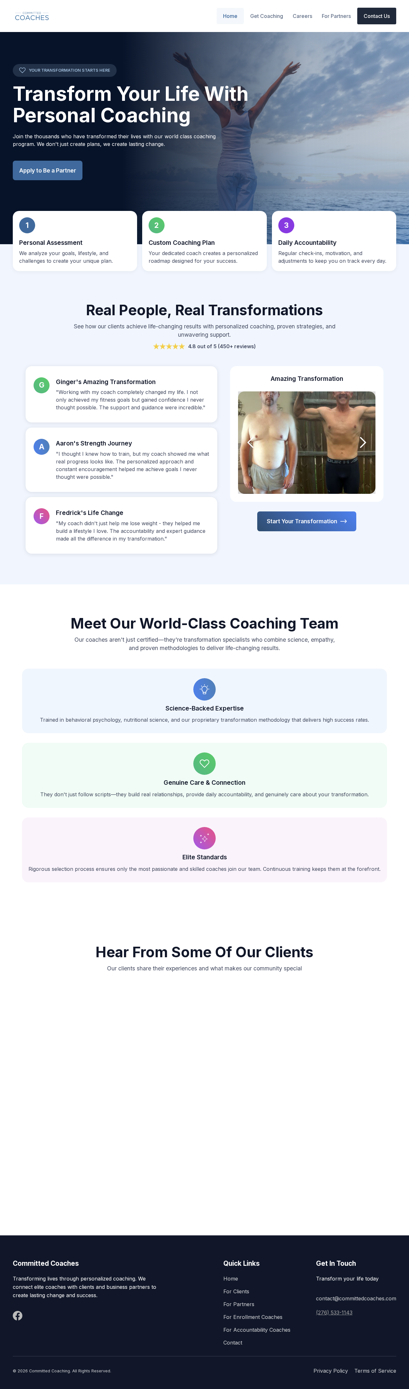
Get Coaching (266, 16)
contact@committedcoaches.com (356, 1298)
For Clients (236, 1291)
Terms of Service (375, 1371)
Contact (232, 1342)
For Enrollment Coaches (252, 1317)
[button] (302, 16)
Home (230, 16)
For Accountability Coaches (256, 1330)
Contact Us (377, 16)
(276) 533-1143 (334, 1312)
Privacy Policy (330, 1371)
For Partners (336, 16)
